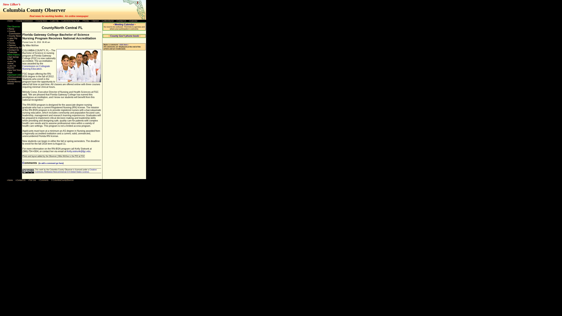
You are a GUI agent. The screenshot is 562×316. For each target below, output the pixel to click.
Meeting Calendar (124, 24)
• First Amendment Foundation (14, 78)
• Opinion (95, 21)
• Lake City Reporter (11, 67)
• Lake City (54, 21)
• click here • (123, 45)
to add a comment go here (51, 163)
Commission (14, 33)
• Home (10, 21)
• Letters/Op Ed (108, 21)
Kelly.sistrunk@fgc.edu (78, 151)
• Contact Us (121, 21)
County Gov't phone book (124, 36)
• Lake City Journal (11, 62)
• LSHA (10, 40)
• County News (41, 21)
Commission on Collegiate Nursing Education (36, 67)
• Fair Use (32, 180)
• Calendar (133, 21)
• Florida (85, 21)
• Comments (43, 180)
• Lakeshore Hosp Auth (70, 21)
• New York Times (14, 70)
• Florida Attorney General (14, 83)
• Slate (9, 73)
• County (11, 31)
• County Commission (24, 21)
